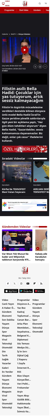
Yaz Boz (21, 306)
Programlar (9, 10)
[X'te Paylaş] (35, 67)
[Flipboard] (34, 282)
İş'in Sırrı (22, 350)
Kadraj (20, 310)
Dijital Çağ (22, 354)
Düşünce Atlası (24, 302)
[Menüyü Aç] (45, 3)
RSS (19, 370)
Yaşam (5, 322)
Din (4, 350)
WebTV (13, 34)
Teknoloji (7, 342)
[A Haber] (24, 3)
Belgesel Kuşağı (24, 334)
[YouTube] (28, 282)
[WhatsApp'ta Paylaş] (40, 67)
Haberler (5, 34)
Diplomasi (22, 338)
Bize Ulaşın (23, 374)
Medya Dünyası (24, 346)
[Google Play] (26, 290)
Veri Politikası (24, 382)
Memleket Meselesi (24, 326)
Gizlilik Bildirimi (24, 398)
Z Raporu (22, 358)
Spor (4, 330)
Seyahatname (24, 330)
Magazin (6, 334)
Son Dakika (8, 318)
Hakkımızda (23, 402)
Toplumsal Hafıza (24, 314)
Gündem (37, 10)
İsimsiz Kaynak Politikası (24, 410)
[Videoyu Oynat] (24, 50)
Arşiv (20, 390)
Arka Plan (22, 322)
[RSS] (41, 282)
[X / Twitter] (14, 282)
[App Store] (11, 290)
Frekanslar (23, 386)
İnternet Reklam (24, 366)
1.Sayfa (21, 362)
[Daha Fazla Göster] (45, 67)
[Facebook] (7, 282)
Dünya (5, 326)
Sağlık (5, 358)
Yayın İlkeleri (24, 406)
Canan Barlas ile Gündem (24, 318)
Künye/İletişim (24, 378)
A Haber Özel (9, 306)
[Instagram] (21, 282)
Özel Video (23, 10)
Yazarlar (6, 362)
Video (5, 298)
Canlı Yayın (8, 302)
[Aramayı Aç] (39, 3)
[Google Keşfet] (24, 205)
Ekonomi (7, 314)
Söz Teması (23, 342)
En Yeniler (7, 370)
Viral (4, 338)
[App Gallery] (39, 290)
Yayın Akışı (23, 394)
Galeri (5, 366)
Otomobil (7, 346)
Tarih (5, 354)
